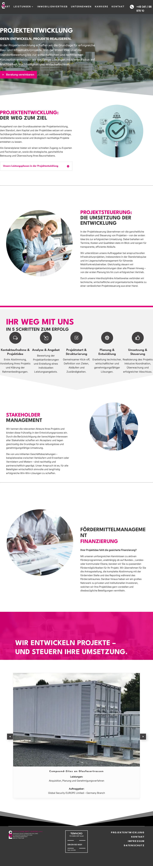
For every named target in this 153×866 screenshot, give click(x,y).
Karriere (101, 7)
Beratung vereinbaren (20, 74)
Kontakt (118, 7)
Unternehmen (81, 7)
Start (5, 7)
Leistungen (22, 7)
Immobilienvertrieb (52, 7)
